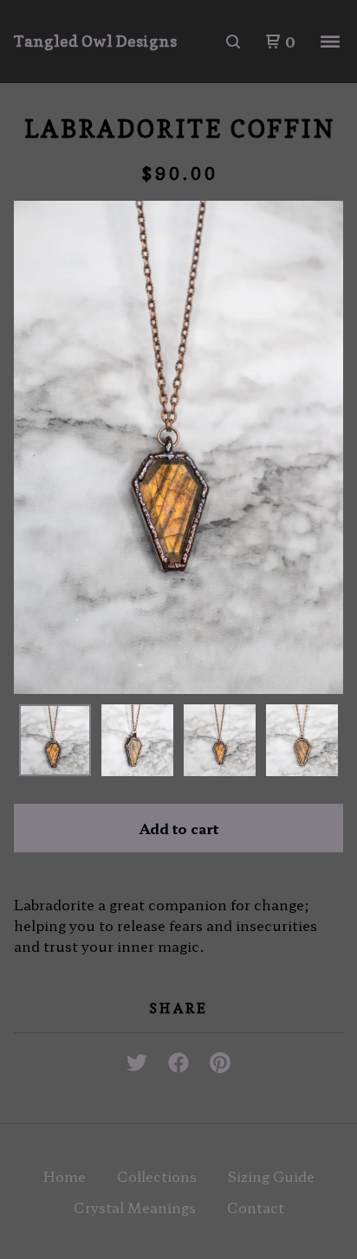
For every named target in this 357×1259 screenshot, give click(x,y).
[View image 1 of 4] (55, 740)
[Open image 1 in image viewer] (178, 447)
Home (64, 1176)
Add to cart (179, 828)
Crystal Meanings (135, 1207)
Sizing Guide (271, 1176)
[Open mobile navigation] (330, 41)
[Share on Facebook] (178, 1057)
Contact (255, 1207)
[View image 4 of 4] (302, 740)
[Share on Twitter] (137, 1057)
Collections (157, 1176)
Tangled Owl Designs (95, 41)
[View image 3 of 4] (220, 740)
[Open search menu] (233, 41)
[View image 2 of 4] (137, 740)
